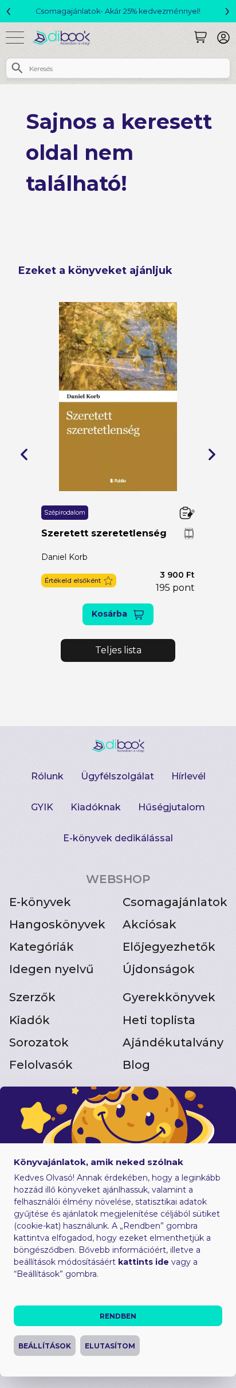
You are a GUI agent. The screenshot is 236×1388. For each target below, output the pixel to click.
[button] (24, 454)
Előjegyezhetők (169, 947)
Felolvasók (41, 1065)
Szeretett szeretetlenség (104, 533)
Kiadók (29, 1020)
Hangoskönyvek (57, 924)
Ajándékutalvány (173, 1042)
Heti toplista (159, 1020)
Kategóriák (41, 947)
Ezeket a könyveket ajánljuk (95, 270)
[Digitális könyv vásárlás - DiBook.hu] (66, 37)
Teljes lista (118, 650)
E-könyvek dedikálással (118, 838)
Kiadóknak (95, 807)
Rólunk (47, 776)
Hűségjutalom (171, 807)
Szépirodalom (64, 512)
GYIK (42, 807)
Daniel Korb (64, 557)
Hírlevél (188, 776)
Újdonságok (159, 969)
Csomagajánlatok (175, 902)
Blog (136, 1065)
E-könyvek (40, 902)
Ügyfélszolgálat (117, 776)
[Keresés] (200, 37)
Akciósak (149, 924)
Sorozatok (39, 1042)
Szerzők (32, 997)
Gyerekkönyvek (169, 997)
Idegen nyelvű (51, 969)
